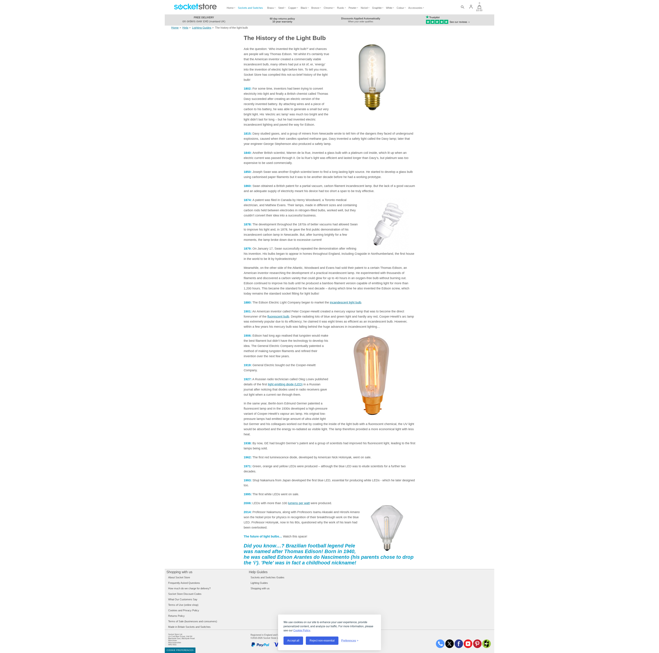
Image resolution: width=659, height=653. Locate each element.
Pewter (352, 7)
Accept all (293, 640)
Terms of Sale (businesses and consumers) (192, 621)
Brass (270, 7)
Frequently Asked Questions (184, 582)
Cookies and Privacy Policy (183, 610)
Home (230, 7)
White (389, 7)
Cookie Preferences (180, 650)
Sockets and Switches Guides (267, 577)
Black (304, 7)
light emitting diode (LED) (285, 384)
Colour (400, 7)
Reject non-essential (322, 640)
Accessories (415, 7)
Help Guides (258, 572)
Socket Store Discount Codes (184, 593)
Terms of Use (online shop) (183, 604)
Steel (281, 7)
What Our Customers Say (182, 599)
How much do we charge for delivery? (189, 588)
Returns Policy (176, 615)
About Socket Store (179, 577)
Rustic (340, 7)
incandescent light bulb (345, 302)
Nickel (364, 7)
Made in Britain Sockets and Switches (189, 626)
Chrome (328, 7)
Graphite (377, 7)
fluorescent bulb (278, 316)
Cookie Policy (301, 630)
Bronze (315, 7)
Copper (292, 7)
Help (185, 27)
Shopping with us (179, 572)
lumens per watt (299, 503)
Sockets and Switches (250, 7)
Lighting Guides (201, 27)
